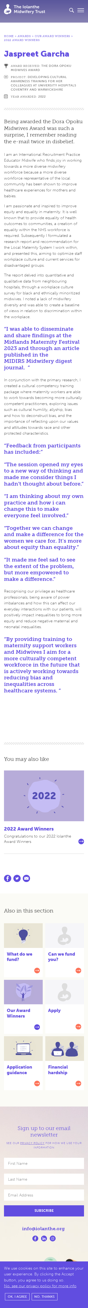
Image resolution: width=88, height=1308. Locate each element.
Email (26, 878)
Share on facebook (7, 878)
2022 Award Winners (22, 40)
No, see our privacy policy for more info (40, 1286)
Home (9, 36)
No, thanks (44, 1297)
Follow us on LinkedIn (44, 1238)
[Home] (24, 9)
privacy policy (32, 1143)
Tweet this (17, 878)
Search (71, 10)
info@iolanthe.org (43, 1228)
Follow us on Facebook (35, 1238)
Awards (24, 36)
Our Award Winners (52, 36)
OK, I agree (17, 1297)
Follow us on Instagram (53, 1238)
